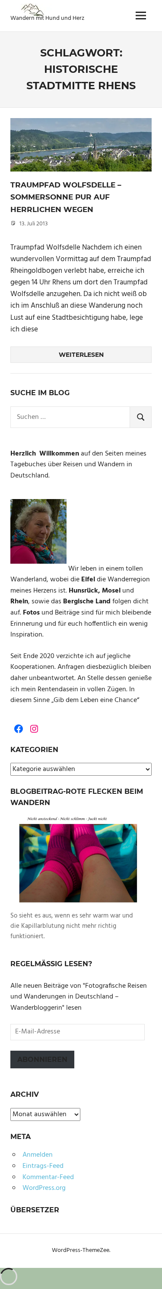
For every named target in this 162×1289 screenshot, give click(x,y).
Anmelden (37, 1155)
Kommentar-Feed (48, 1177)
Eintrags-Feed (43, 1166)
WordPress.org (44, 1188)
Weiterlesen (81, 355)
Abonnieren (42, 1059)
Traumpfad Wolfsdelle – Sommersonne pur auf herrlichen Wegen (65, 197)
